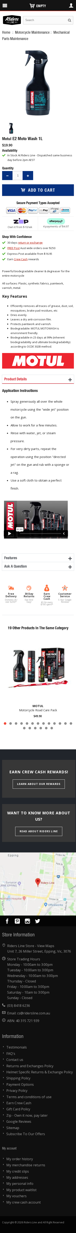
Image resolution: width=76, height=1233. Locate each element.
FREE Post (13, 248)
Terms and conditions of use (29, 1097)
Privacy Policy (16, 1090)
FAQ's (10, 1053)
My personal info (19, 1183)
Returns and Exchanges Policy (29, 1066)
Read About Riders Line (39, 831)
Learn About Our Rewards (39, 784)
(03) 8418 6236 (18, 1005)
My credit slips (17, 1171)
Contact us (14, 1059)
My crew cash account (23, 1202)
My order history (19, 1159)
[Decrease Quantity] (7, 175)
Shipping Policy (18, 1078)
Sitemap (12, 1127)
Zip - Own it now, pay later (27, 1115)
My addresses (17, 1177)
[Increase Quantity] (28, 175)
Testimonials (16, 1047)
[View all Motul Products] (38, 355)
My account (9, 1148)
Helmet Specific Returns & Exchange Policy (39, 1072)
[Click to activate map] (38, 884)
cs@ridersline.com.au (33, 1013)
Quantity (8, 168)
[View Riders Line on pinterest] (17, 922)
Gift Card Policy (18, 1109)
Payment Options (20, 1084)
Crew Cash (21, 259)
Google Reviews (18, 1121)
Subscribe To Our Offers (25, 1134)
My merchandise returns (25, 1165)
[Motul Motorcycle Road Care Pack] (38, 668)
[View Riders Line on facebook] (7, 922)
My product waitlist (21, 1190)
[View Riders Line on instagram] (27, 922)
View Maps (45, 946)
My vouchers (16, 1196)
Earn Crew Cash (18, 1103)
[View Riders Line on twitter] (37, 922)
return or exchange (30, 242)
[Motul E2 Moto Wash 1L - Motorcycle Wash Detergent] (11, 128)
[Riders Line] (12, 17)
